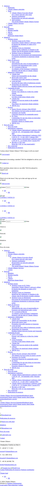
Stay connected (12, 146)
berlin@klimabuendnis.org (8, 464)
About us (7, 6)
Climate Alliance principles (16, 9)
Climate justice (12, 397)
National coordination (23, 17)
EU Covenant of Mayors (25, 68)
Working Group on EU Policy (26, 43)
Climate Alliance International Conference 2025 (26, 136)
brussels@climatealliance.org (9, 458)
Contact (2, 470)
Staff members (25, 20)
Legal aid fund (26, 82)
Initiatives (7, 37)
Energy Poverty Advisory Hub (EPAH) (26, 110)
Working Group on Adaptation (26, 49)
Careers (10, 25)
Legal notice (4, 485)
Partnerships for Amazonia (27, 85)
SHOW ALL (16, 105)
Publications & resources (15, 147)
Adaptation (19, 395)
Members (11, 28)
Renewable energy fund (25, 78)
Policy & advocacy (14, 60)
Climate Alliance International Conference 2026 (26, 131)
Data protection (13, 485)
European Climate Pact (22, 120)
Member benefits (13, 30)
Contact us (5, 163)
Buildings (26, 395)
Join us (10, 32)
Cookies (20, 485)
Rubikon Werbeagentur (14, 483)
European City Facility (25, 113)
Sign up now (6, 183)
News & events (8, 125)
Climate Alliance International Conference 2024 (26, 139)
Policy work (25, 63)
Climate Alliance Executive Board (22, 13)
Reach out (5, 173)
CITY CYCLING (25, 91)
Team (9, 11)
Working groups (13, 39)
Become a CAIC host (23, 143)
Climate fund (24, 75)
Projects (10, 107)
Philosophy (11, 7)
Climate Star (25, 99)
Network (6, 27)
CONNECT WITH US (7, 197)
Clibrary (15, 34)
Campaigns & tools (14, 88)
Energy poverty (12, 399)
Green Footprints (23, 96)
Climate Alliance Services (16, 23)
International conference (15, 128)
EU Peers (26, 117)
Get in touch (6, 154)
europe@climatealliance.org (8, 451)
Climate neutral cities (23, 397)
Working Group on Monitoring (27, 55)
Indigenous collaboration (15, 72)
